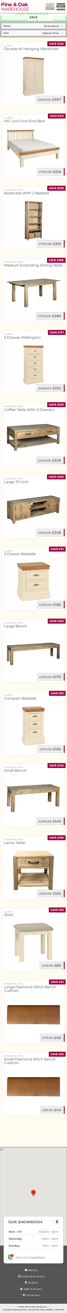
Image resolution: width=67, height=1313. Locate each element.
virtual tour (32, 1295)
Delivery (32, 1270)
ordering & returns (32, 1276)
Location (32, 1282)
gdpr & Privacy (32, 1288)
